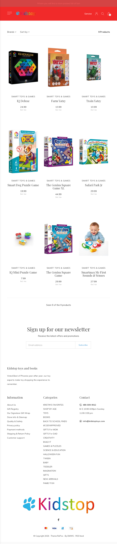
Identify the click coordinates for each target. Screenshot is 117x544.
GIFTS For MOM (50, 429)
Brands (10, 32)
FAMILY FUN (48, 483)
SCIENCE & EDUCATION (54, 450)
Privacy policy (13, 425)
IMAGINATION (49, 471)
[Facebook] (58, 520)
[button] (9, 13)
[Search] (102, 14)
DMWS (70, 536)
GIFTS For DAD (50, 433)
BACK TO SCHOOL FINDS (55, 421)
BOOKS (46, 417)
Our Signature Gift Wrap (18, 413)
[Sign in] (96, 14)
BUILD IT (47, 442)
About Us (11, 405)
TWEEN (47, 458)
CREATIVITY (49, 438)
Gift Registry (13, 409)
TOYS (45, 413)
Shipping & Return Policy (18, 433)
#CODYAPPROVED (52, 425)
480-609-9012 (89, 405)
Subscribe (83, 345)
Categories (50, 397)
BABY (46, 462)
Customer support (16, 438)
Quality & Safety (14, 421)
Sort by (24, 32)
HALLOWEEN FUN (51, 454)
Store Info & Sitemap (17, 417)
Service (88, 13)
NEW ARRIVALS (50, 479)
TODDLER (47, 466)
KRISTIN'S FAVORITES (53, 405)
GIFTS (46, 475)
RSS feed (79, 536)
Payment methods (16, 429)
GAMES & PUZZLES (52, 446)
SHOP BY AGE (50, 409)
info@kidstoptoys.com (94, 421)
